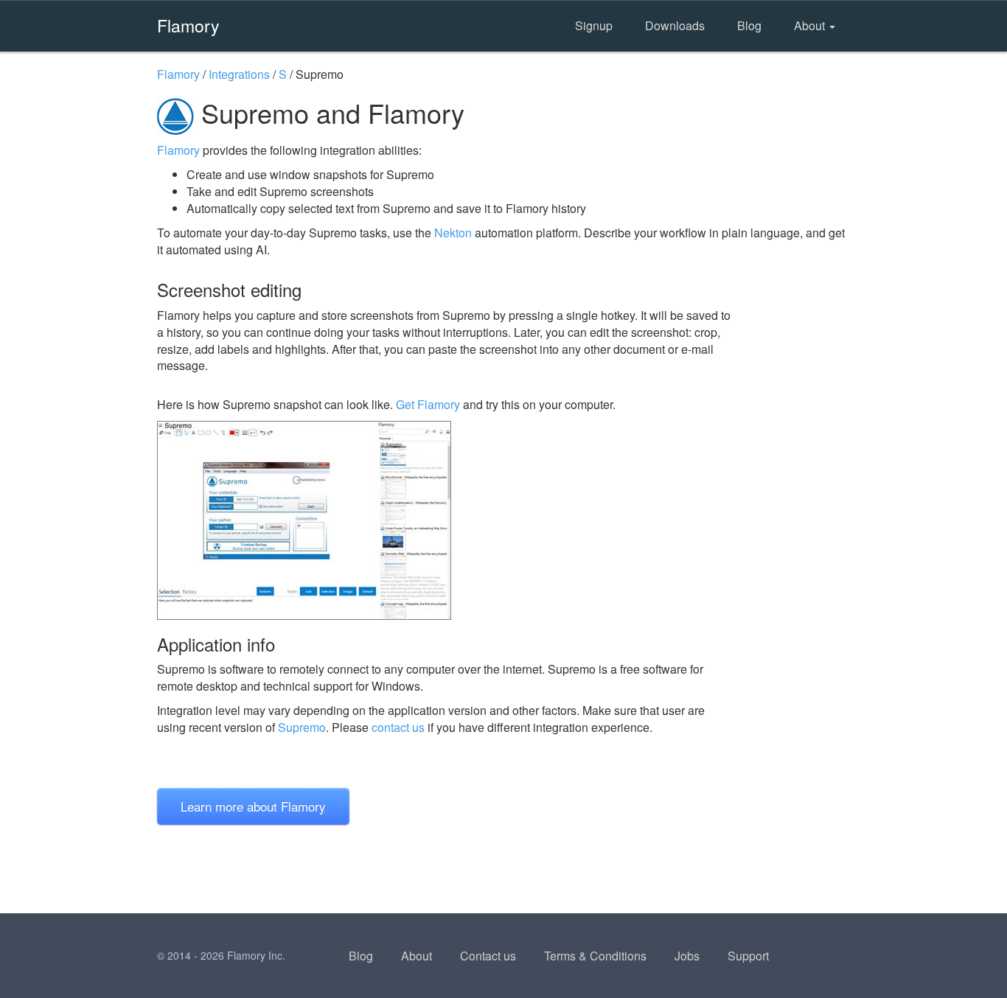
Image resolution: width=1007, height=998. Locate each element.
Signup (594, 25)
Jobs (687, 955)
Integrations (239, 74)
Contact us (488, 955)
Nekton (453, 232)
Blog (749, 25)
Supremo (302, 727)
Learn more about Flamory (253, 806)
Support (748, 955)
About (811, 25)
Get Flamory (428, 404)
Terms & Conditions (595, 955)
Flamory (188, 25)
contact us (398, 727)
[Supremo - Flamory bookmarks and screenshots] (444, 520)
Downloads (675, 25)
